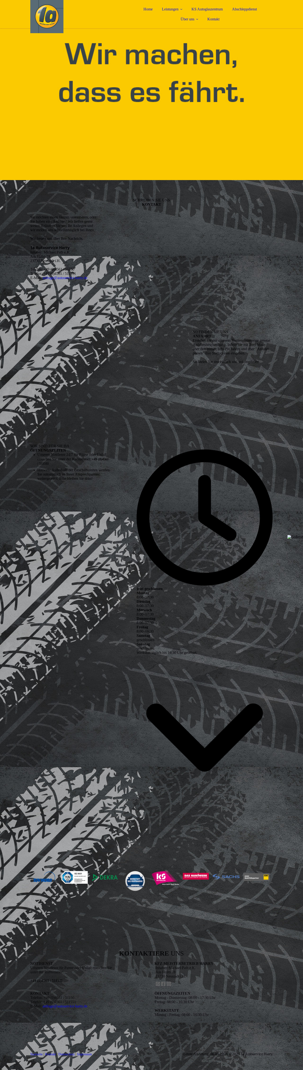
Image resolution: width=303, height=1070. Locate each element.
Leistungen (170, 9)
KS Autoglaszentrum (207, 9)
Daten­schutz (66, 1054)
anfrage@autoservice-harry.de (65, 278)
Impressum (84, 1054)
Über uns (187, 19)
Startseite (36, 1054)
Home (148, 9)
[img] (71, 16)
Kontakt (213, 19)
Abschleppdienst (244, 9)
